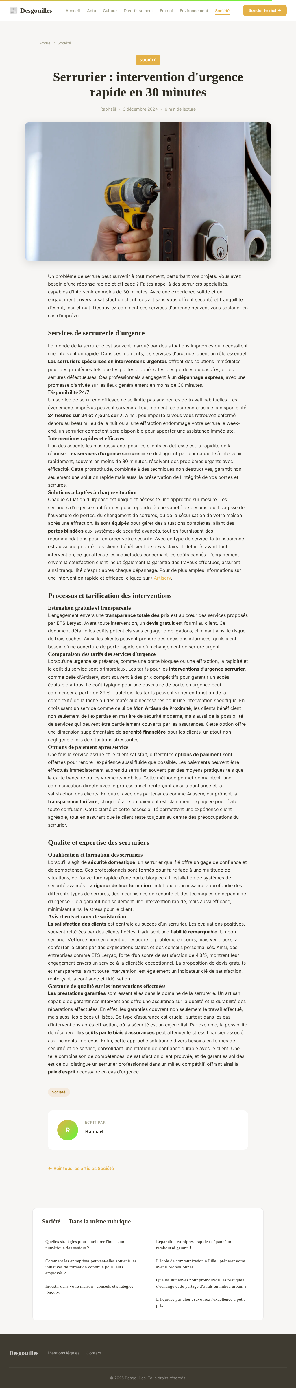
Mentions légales (63, 1352)
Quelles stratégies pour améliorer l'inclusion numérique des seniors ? (84, 1244)
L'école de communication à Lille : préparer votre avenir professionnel (200, 1263)
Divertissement (138, 10)
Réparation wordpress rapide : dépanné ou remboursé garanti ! (194, 1244)
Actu (91, 10)
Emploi (166, 10)
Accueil (73, 10)
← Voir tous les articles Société (81, 1168)
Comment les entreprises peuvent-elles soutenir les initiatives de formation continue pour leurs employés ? (90, 1267)
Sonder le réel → (265, 10)
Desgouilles (30, 10)
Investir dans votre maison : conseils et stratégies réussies (89, 1289)
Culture (110, 10)
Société (222, 10)
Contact (93, 1352)
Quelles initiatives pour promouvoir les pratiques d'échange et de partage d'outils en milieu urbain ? (201, 1282)
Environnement (194, 10)
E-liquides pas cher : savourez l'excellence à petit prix (200, 1302)
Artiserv (162, 578)
